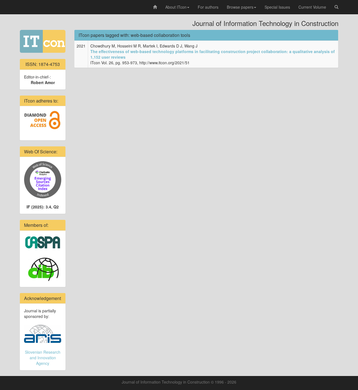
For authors (208, 7)
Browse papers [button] (240, 7)
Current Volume (312, 7)
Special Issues (277, 7)
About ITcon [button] (176, 7)
